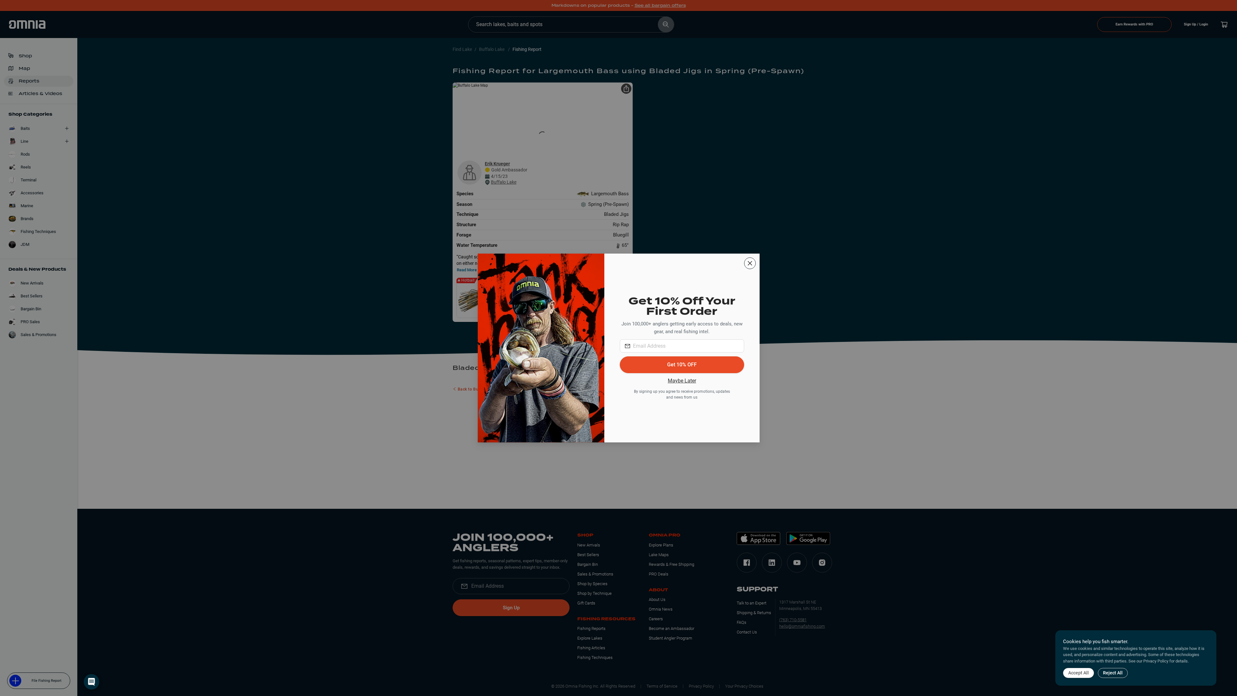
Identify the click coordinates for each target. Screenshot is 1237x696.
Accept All (1078, 672)
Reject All (1113, 672)
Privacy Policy (1155, 661)
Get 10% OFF (682, 365)
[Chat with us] (91, 682)
